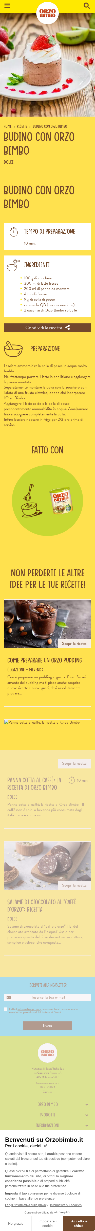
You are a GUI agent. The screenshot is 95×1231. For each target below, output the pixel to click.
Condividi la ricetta (44, 327)
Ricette (22, 126)
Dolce (8, 162)
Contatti (47, 1092)
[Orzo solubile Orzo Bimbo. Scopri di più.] (47, 500)
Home (7, 126)
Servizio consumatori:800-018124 (47, 1085)
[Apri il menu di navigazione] (7, 6)
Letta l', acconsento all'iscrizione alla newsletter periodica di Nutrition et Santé (43, 1010)
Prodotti (47, 1115)
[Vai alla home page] (47, 13)
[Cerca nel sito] (87, 6)
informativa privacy (29, 1009)
